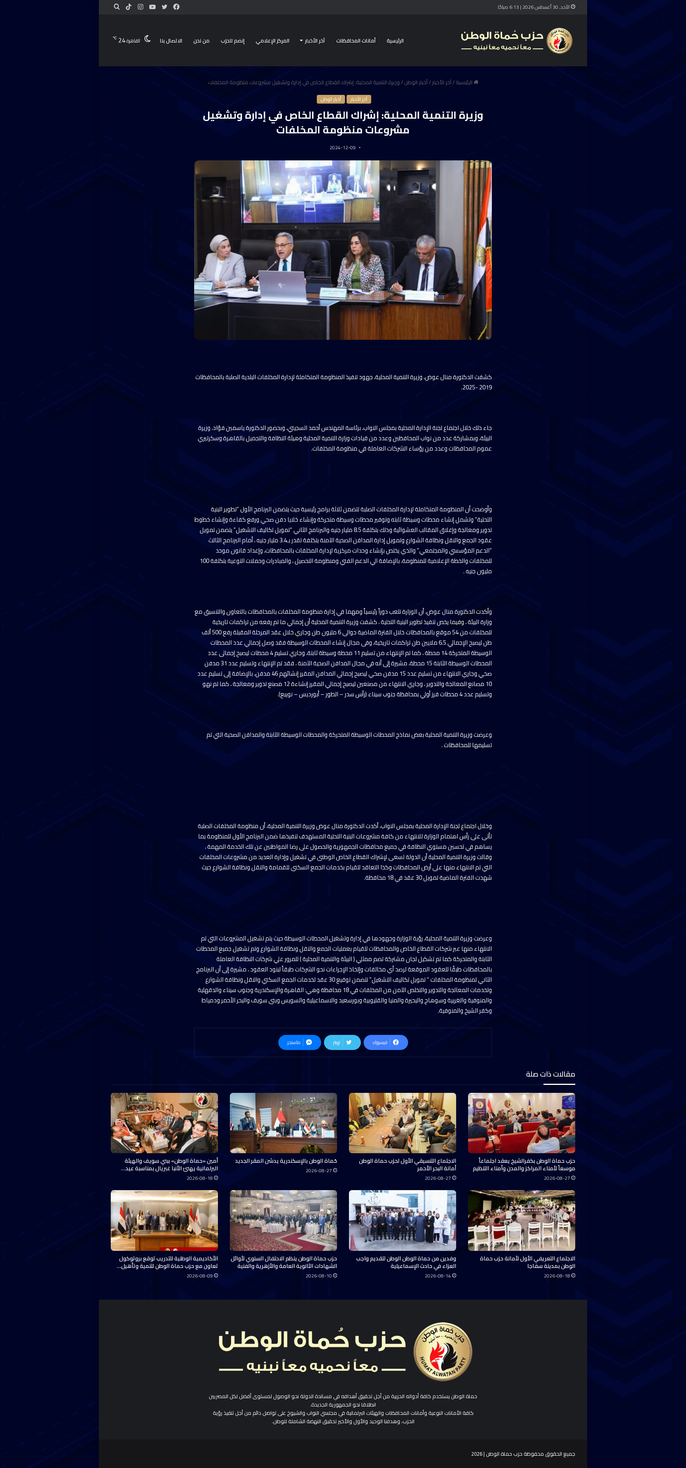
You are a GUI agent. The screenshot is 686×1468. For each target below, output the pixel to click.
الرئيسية (395, 40)
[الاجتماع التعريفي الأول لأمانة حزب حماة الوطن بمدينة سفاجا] (521, 1220)
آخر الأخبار (315, 40)
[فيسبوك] (176, 7)
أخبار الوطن (416, 82)
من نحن (201, 40)
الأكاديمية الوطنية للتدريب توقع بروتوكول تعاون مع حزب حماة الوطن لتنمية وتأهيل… (167, 1262)
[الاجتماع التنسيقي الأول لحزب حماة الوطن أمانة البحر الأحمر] (402, 1123)
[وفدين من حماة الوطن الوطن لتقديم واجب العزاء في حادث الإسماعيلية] (402, 1220)
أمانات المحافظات (356, 40)
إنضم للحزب (233, 40)
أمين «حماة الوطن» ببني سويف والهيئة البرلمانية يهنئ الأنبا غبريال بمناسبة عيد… (169, 1164)
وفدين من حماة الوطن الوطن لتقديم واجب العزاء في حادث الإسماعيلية (406, 1262)
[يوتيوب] (152, 7)
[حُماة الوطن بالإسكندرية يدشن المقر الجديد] (283, 1123)
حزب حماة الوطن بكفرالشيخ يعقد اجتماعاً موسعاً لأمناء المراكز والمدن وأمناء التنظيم (524, 1164)
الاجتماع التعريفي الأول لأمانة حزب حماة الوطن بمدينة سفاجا (527, 1262)
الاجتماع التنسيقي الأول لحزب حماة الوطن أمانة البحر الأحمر (407, 1164)
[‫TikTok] (129, 7)
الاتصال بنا (171, 40)
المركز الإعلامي (272, 40)
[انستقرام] (140, 7)
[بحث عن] (117, 7)
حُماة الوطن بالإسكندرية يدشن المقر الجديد (286, 1161)
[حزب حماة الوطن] (515, 40)
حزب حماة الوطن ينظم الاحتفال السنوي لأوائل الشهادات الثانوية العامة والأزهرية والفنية (284, 1262)
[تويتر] (164, 7)
